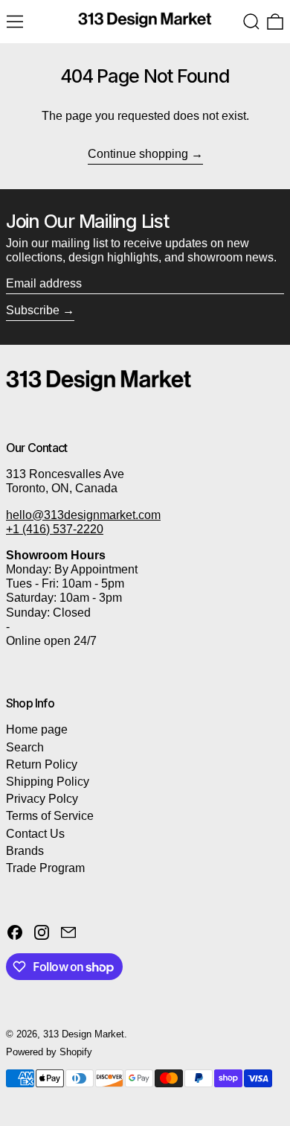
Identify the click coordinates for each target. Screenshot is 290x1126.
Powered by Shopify (49, 1051)
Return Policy (41, 764)
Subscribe (32, 310)
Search (25, 747)
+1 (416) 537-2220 (54, 529)
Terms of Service (50, 815)
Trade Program (45, 868)
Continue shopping (138, 153)
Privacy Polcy (42, 798)
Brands (25, 850)
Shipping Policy (47, 781)
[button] (251, 21)
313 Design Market (83, 1034)
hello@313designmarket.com (83, 515)
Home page (37, 729)
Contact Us (35, 833)
